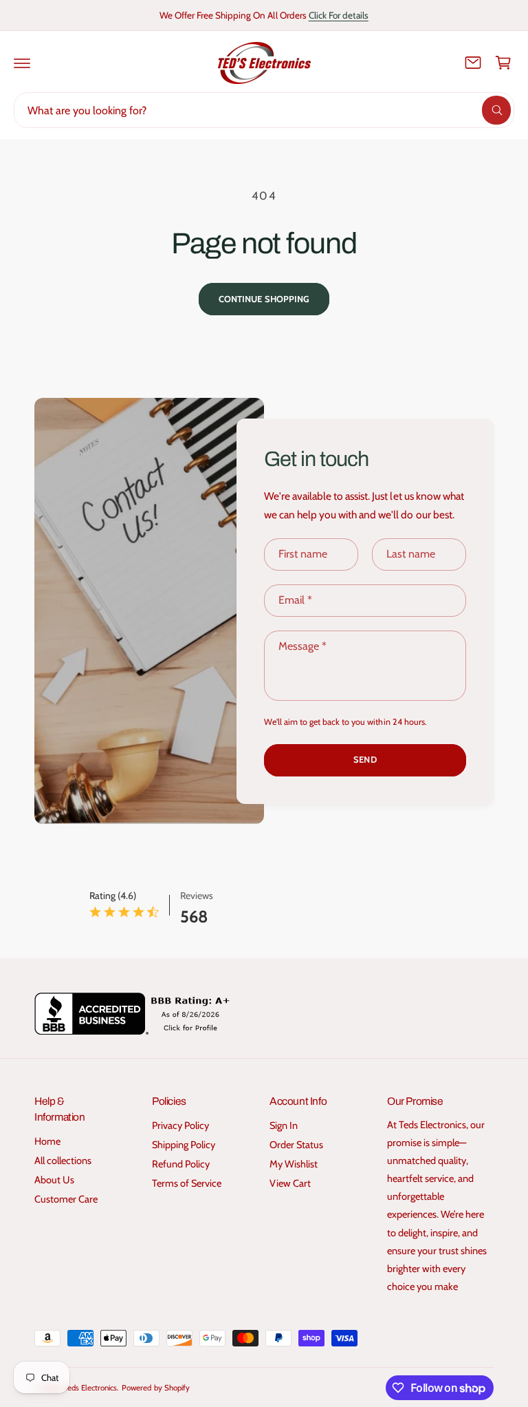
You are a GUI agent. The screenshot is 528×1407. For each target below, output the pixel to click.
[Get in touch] (473, 62)
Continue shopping (264, 298)
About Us (54, 1180)
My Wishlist (294, 1164)
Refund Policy (181, 1164)
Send (364, 759)
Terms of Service (186, 1183)
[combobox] (264, 110)
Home (47, 1141)
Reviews (196, 895)
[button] (22, 62)
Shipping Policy (183, 1145)
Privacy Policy (180, 1125)
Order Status (296, 1145)
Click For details (338, 15)
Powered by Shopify (155, 1388)
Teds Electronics (90, 1388)
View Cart (290, 1183)
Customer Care (66, 1199)
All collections (62, 1160)
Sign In (284, 1125)
